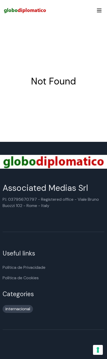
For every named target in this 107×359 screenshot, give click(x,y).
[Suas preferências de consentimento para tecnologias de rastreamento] (98, 350)
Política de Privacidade (24, 267)
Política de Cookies (21, 278)
